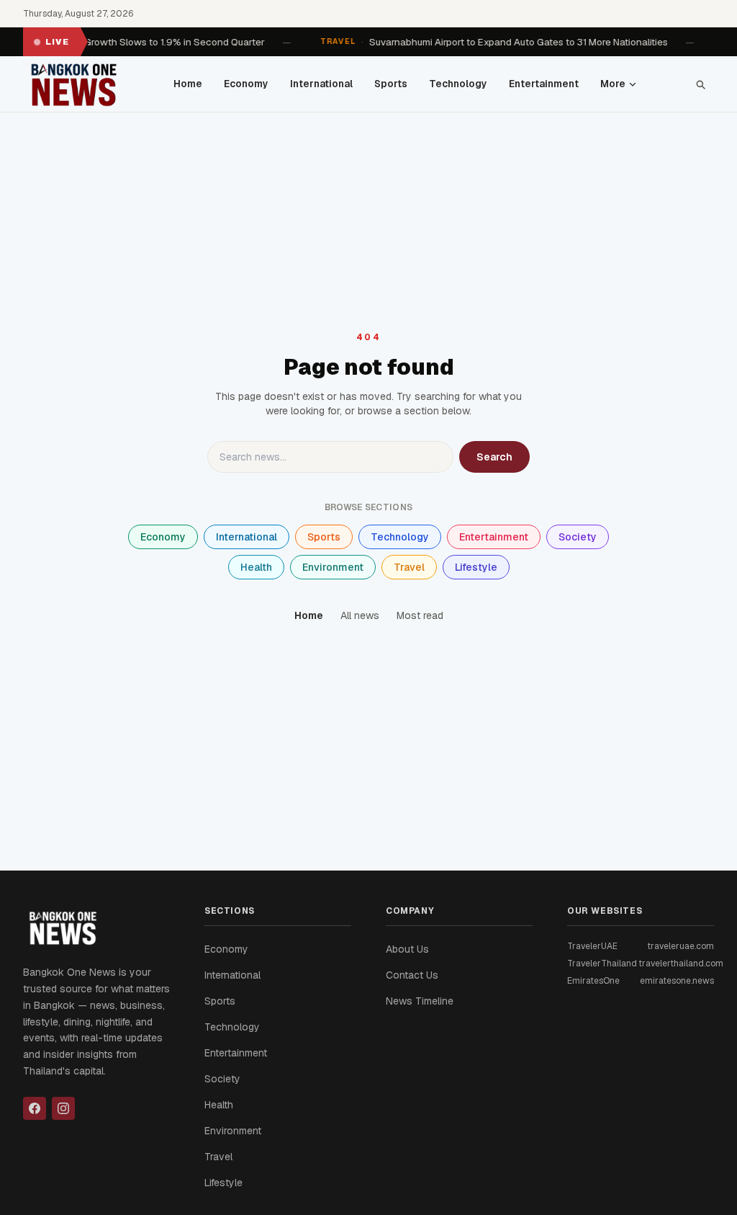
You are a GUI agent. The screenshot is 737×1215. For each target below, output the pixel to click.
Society (578, 536)
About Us (407, 949)
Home (187, 83)
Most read (420, 615)
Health (256, 567)
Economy (246, 83)
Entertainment (544, 83)
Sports (390, 83)
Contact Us (412, 975)
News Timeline (419, 1000)
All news (359, 615)
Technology (458, 83)
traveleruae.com (680, 946)
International (321, 83)
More (612, 83)
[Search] (700, 84)
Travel (409, 567)
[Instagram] (63, 1108)
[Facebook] (34, 1108)
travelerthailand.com (680, 963)
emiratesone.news (677, 981)
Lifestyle (476, 567)
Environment (332, 567)
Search (494, 456)
